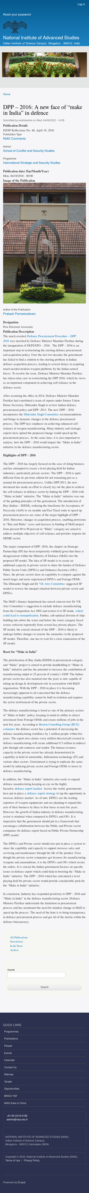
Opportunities (11, 1088)
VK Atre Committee (52, 584)
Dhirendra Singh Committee (41, 414)
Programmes (11, 1031)
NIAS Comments (14, 138)
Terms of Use (13, 1160)
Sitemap (8, 1074)
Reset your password (17, 14)
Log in (81, 4)
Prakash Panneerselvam (19, 313)
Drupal (21, 1182)
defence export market (28, 788)
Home (6, 94)
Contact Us (10, 1067)
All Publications (19, 937)
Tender (8, 1081)
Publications (11, 1038)
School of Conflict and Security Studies (28, 150)
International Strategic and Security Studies (31, 162)
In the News (16, 946)
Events (8, 1053)
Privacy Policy (32, 1160)
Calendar (9, 1060)
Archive (14, 950)
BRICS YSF (10, 1095)
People (8, 1045)
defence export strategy (41, 793)
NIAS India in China (15, 1103)
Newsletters (16, 941)
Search (11, 969)
